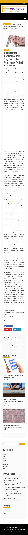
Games (4, 460)
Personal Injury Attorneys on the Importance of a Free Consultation (15, 347)
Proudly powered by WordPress (11, 529)
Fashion (5, 458)
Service (7, 49)
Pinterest (8, 329)
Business (5, 456)
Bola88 (4, 513)
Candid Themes (19, 531)
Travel (4, 468)
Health (4, 462)
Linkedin (17, 329)
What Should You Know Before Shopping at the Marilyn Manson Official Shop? (12, 493)
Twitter (17, 326)
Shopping (5, 464)
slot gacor (5, 509)
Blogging (5, 454)
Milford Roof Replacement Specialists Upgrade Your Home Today (13, 427)
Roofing (7, 320)
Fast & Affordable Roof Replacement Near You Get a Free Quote (13, 401)
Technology (6, 466)
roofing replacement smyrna (15, 201)
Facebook (9, 326)
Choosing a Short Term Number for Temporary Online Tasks (14, 376)
